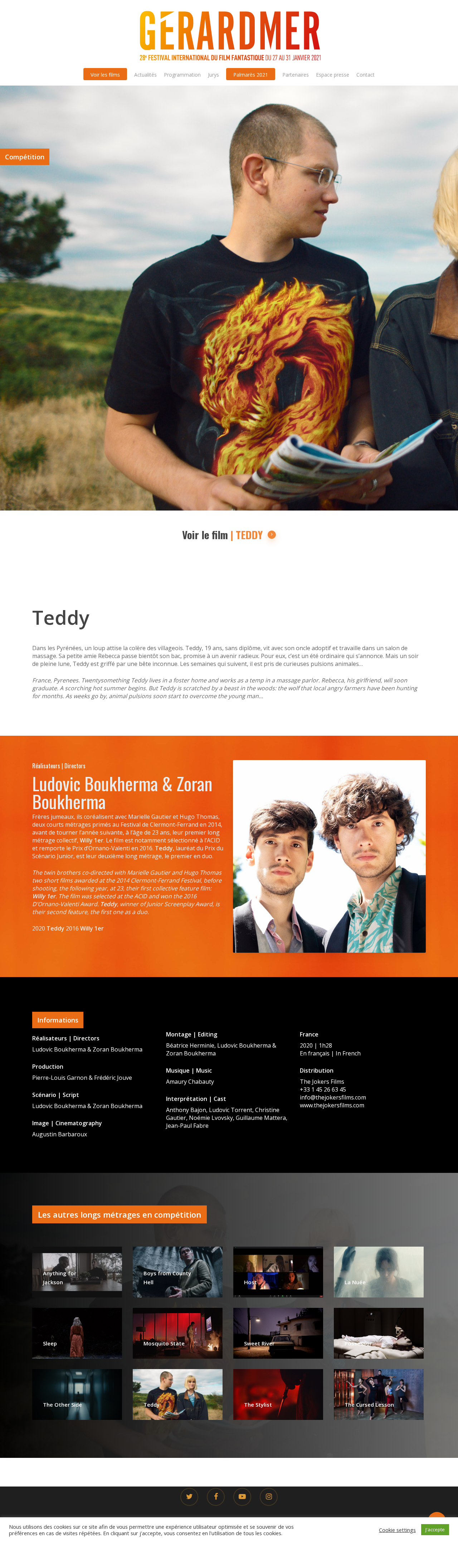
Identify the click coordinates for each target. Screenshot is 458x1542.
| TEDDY (246, 534)
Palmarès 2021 (250, 74)
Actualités (145, 74)
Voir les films (105, 74)
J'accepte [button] (435, 1529)
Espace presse (332, 74)
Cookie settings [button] (397, 1530)
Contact (365, 74)
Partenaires (295, 74)
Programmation (182, 74)
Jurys (213, 74)
